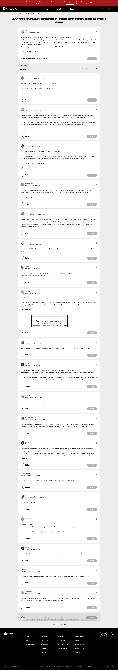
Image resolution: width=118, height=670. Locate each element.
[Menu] (114, 9)
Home (12, 14)
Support (60, 637)
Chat (58, 8)
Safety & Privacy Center (16, 666)
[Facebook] (112, 634)
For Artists (44, 637)
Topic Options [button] (23, 65)
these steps (70, 4)
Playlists (36, 51)
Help (46, 8)
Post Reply (91, 618)
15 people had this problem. (29, 58)
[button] (96, 32)
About (27, 637)
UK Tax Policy (79, 666)
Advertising (44, 645)
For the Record (29, 645)
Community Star (56, 326)
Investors (44, 648)
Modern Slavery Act (68, 666)
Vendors (43, 653)
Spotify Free (77, 653)
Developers (44, 641)
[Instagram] (101, 634)
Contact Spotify (62, 648)
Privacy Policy (28, 666)
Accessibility (57, 666)
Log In (108, 9)
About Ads (48, 666)
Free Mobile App (63, 645)
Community (11, 8)
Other (21, 14)
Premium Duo (78, 641)
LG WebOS (29, 51)
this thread (47, 305)
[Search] (103, 9)
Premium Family (79, 645)
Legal (5, 666)
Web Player (61, 641)
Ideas (71, 8)
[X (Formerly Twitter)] (106, 634)
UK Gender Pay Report (91, 666)
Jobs (26, 641)
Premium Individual (79, 637)
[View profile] (22, 32)
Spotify (43, 326)
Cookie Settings (38, 666)
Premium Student (79, 648)
